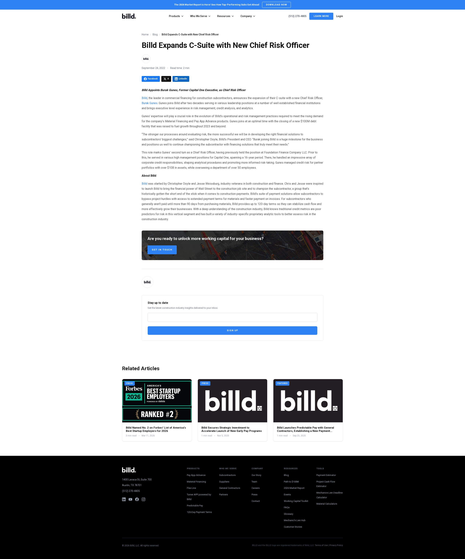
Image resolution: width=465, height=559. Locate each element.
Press (254, 494)
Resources (223, 16)
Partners (223, 494)
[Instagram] (143, 499)
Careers (256, 488)
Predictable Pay (195, 505)
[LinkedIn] (124, 499)
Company (246, 16)
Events (287, 494)
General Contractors (229, 488)
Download (276, 4)
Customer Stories (293, 526)
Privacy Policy (336, 545)
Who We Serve (198, 16)
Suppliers (224, 481)
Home (145, 34)
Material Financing (196, 481)
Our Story (256, 475)
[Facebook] (137, 499)
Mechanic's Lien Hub (295, 520)
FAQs (287, 507)
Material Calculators (326, 503)
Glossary (288, 514)
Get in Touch (162, 249)
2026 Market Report (294, 488)
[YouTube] (130, 499)
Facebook (153, 78)
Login (339, 16)
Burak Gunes (149, 103)
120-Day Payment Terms (199, 512)
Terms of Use (321, 545)
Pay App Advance (196, 475)
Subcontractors (227, 475)
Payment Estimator (326, 475)
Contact (256, 501)
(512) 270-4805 (297, 16)
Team (254, 481)
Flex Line (191, 488)
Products (174, 16)
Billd (144, 98)
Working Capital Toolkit (296, 501)
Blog (155, 34)
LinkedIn (183, 78)
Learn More (321, 16)
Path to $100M (291, 481)
